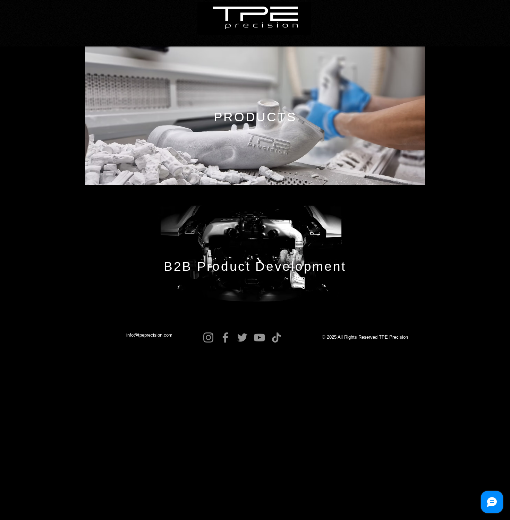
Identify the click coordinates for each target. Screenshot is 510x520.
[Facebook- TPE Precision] (225, 337)
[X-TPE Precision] (242, 337)
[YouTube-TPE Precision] (259, 337)
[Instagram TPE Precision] (208, 337)
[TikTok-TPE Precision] (276, 337)
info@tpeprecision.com (149, 335)
